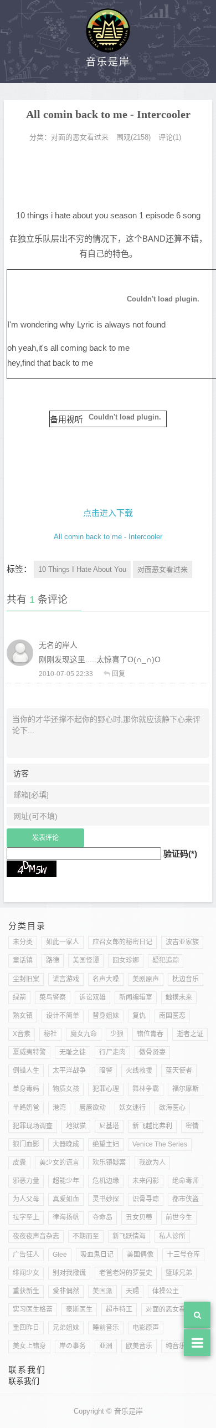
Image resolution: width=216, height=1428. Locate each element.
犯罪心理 (105, 1089)
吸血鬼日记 (97, 1254)
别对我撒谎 (69, 1273)
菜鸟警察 (52, 997)
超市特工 (119, 1309)
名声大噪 (105, 979)
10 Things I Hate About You (82, 569)
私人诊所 (172, 1236)
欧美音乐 (139, 1346)
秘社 (50, 1034)
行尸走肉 (112, 1052)
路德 (52, 960)
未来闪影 (145, 1181)
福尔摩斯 (185, 1089)
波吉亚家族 (182, 942)
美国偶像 (140, 1254)
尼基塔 (109, 1126)
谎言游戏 (66, 979)
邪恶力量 (26, 1181)
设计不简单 (62, 1016)
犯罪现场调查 (33, 1126)
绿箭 (19, 997)
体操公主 (165, 1291)
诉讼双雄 (92, 997)
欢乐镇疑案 (109, 1162)
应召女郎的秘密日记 (122, 942)
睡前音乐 (105, 1328)
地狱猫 (76, 1126)
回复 (118, 674)
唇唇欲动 (92, 1108)
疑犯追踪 (165, 960)
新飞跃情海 (129, 1236)
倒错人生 (26, 1070)
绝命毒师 (185, 1181)
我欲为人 (152, 1162)
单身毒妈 (26, 1089)
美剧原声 (145, 979)
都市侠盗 (185, 1199)
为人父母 (26, 1199)
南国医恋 (172, 1016)
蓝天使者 (179, 1070)
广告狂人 (26, 1254)
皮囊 (19, 1162)
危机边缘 (105, 1181)
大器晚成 (66, 1144)
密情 (192, 1126)
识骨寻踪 (145, 1199)
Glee (60, 1254)
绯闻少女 (26, 1273)
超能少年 (66, 1181)
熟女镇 (23, 1016)
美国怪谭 (86, 960)
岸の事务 (72, 1346)
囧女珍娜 (125, 960)
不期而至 (86, 1236)
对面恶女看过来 (162, 569)
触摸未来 (179, 997)
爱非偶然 (66, 1291)
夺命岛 (102, 1217)
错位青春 (150, 1034)
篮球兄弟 (179, 1273)
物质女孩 (66, 1089)
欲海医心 (172, 1108)
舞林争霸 (145, 1089)
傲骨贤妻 (152, 1052)
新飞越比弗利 (152, 1126)
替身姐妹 (105, 1016)
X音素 (21, 1034)
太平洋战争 (69, 1070)
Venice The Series (159, 1144)
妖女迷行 (132, 1108)
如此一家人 (62, 942)
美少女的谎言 (59, 1162)
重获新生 (26, 1291)
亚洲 (105, 1346)
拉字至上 (26, 1217)
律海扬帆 (66, 1217)
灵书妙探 (105, 1199)
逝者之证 (190, 1034)
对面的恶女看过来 (80, 137)
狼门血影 (26, 1144)
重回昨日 (26, 1328)
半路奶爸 (26, 1108)
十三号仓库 (183, 1254)
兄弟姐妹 (66, 1328)
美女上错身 (29, 1346)
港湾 (59, 1108)
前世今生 (179, 1217)
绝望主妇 (105, 1144)
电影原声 (145, 1328)
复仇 (139, 1016)
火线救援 (139, 1070)
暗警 (105, 1070)
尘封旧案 (26, 979)
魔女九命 (83, 1034)
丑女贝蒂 (139, 1217)
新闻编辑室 (135, 997)
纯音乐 (176, 1346)
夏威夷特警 (29, 1052)
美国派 (102, 1291)
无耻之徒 (72, 1052)
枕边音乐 (185, 979)
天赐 (132, 1291)
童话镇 (23, 960)
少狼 (117, 1034)
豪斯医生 (79, 1309)
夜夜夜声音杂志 (36, 1236)
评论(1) (169, 137)
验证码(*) (180, 853)
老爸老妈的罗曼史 (125, 1273)
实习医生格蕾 (33, 1309)
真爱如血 (66, 1199)
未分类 (23, 942)
